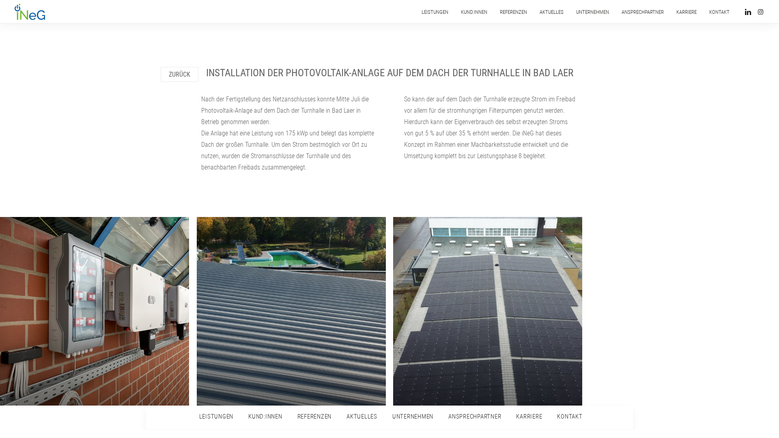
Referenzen (513, 12)
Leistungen (435, 12)
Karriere (686, 12)
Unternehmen (592, 12)
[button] (749, 12)
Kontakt (719, 12)
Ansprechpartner (643, 12)
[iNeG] (30, 12)
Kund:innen (474, 12)
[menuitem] (435, 12)
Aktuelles (552, 12)
